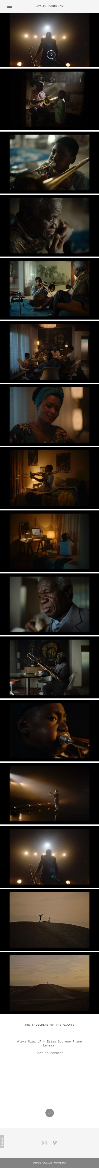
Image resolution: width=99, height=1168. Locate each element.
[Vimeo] (54, 1143)
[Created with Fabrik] (2, 1141)
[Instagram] (44, 1143)
